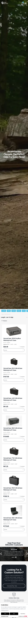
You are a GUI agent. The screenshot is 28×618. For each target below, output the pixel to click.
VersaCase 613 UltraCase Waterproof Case (12, 369)
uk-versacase (7, 314)
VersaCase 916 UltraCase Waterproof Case (12, 429)
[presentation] (1, 554)
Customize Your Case (12, 586)
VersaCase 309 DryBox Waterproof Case (12, 339)
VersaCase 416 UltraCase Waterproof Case (12, 399)
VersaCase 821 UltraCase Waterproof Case (12, 518)
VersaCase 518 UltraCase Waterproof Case (12, 489)
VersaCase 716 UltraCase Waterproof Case (12, 459)
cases (2, 314)
